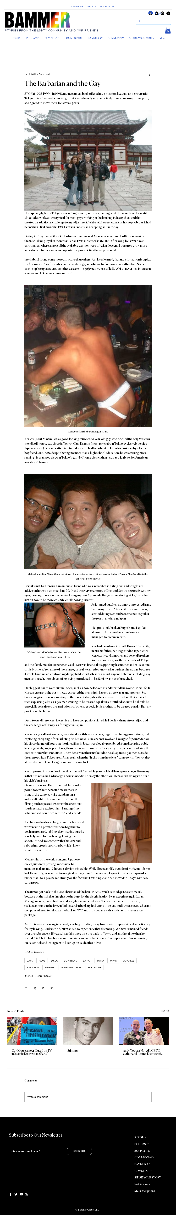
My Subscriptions (144, 1191)
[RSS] (168, 13)
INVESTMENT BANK (71, 967)
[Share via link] (51, 988)
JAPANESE (128, 960)
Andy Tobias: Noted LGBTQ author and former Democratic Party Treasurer (143, 1052)
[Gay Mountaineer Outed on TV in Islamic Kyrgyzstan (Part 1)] (32, 1031)
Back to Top (5, 1201)
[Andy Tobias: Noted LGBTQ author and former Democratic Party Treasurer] (144, 1031)
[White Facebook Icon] (11, 1194)
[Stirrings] (88, 1031)
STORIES (140, 1137)
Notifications (142, 1184)
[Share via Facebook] (26, 988)
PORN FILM (33, 967)
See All (165, 1011)
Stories (29, 976)
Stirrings (72, 1050)
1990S (42, 960)
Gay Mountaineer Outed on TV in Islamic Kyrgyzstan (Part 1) (32, 1052)
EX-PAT (87, 960)
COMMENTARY (144, 1157)
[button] (107, 6)
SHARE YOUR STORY (147, 1177)
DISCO (54, 960)
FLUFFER (50, 967)
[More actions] (149, 74)
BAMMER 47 (142, 1164)
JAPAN (113, 960)
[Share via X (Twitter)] (34, 988)
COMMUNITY (143, 1171)
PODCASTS (141, 1144)
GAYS (30, 960)
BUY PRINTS (142, 1151)
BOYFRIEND (70, 960)
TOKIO (100, 960)
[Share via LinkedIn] (43, 988)
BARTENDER (94, 967)
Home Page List (44, 976)
